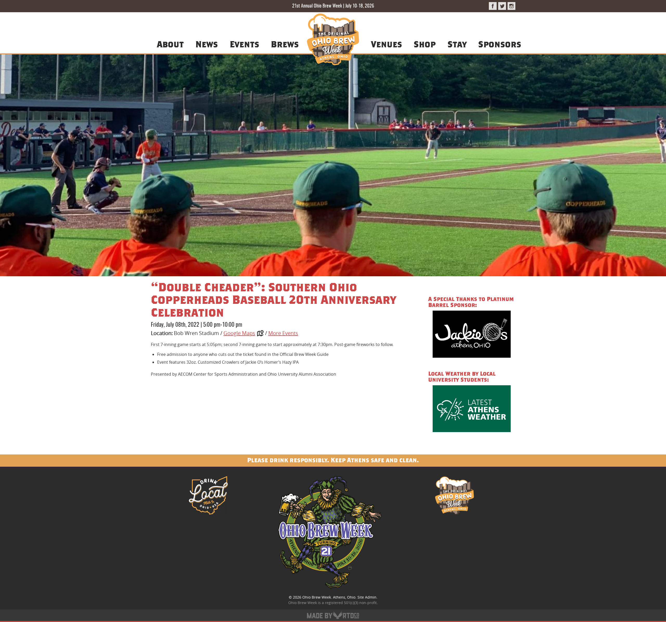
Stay (456, 44)
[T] (502, 6)
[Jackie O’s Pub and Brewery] (471, 335)
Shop (425, 44)
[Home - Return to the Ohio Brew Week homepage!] (333, 40)
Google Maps (239, 333)
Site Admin (366, 597)
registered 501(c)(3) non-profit (351, 602)
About (170, 44)
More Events (283, 333)
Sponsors (499, 44)
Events (244, 44)
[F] (493, 6)
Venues (386, 44)
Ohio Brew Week (316, 597)
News (206, 44)
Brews (285, 44)
